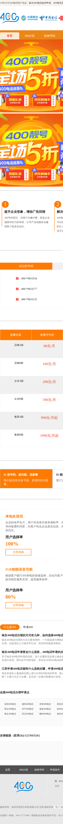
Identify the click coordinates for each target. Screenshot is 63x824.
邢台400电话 (10, 709)
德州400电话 (27, 704)
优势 (57, 786)
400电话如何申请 (42, 3)
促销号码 (49, 35)
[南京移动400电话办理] (30, 18)
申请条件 (55, 769)
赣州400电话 (45, 714)
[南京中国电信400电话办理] (49, 18)
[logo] (23, 787)
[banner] (31, 75)
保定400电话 (45, 709)
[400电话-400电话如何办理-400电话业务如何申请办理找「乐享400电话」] (9, 18)
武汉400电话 (27, 714)
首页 (9, 35)
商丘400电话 (10, 714)
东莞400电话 (45, 704)
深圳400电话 (10, 704)
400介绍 (29, 35)
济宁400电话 (27, 709)
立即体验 (18, 552)
